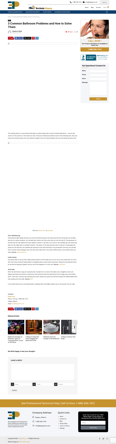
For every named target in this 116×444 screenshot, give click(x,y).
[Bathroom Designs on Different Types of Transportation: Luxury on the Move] (16, 321)
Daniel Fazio (42, 230)
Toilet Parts (47, 12)
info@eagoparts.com (18, 303)
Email (84, 78)
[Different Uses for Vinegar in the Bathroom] (51, 321)
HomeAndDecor (21, 252)
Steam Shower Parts (15, 12)
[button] (107, 12)
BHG (31, 279)
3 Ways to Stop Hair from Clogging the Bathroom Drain (32, 338)
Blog (9, 20)
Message (85, 82)
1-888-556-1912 (85, 403)
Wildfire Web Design (24, 442)
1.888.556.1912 (95, 49)
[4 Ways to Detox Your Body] (69, 321)
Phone (84, 74)
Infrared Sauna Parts (62, 12)
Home (9, 16)
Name (84, 70)
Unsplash (50, 230)
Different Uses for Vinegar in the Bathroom (51, 337)
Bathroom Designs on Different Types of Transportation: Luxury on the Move (15, 339)
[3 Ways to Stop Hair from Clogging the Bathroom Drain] (34, 321)
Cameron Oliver (17, 31)
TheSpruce (62, 264)
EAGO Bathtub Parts (33, 12)
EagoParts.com (23, 438)
